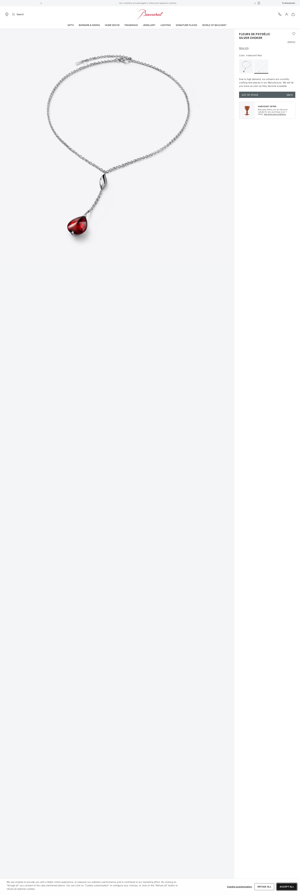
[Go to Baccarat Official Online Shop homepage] (150, 14)
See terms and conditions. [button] (275, 114)
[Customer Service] (280, 14)
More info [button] (244, 48)
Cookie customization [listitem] (239, 886)
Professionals (288, 3)
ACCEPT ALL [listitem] (287, 886)
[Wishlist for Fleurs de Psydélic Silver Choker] (293, 36)
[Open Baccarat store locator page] (7, 14)
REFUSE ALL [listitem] (264, 886)
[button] (41, 3)
